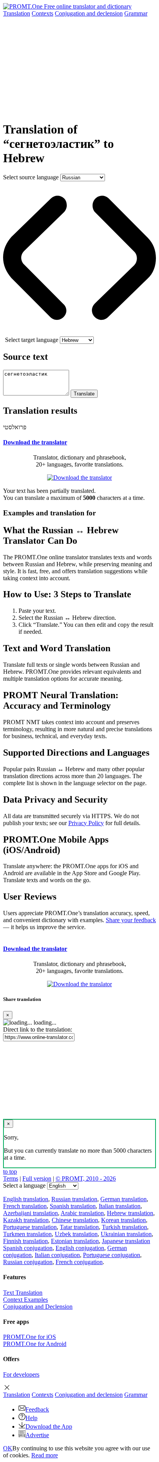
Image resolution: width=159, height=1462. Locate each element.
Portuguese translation (30, 1227)
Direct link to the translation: (37, 1029)
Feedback (37, 1409)
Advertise (37, 1435)
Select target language (31, 339)
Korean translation (123, 1220)
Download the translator (35, 442)
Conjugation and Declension (38, 1306)
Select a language (24, 1185)
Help (31, 1418)
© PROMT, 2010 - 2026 (86, 1178)
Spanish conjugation (27, 1248)
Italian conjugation (57, 1255)
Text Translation (22, 1292)
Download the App (48, 1426)
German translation (123, 1199)
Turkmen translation (27, 1234)
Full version (36, 1178)
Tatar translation (79, 1227)
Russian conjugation (27, 1262)
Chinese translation (75, 1220)
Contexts (42, 13)
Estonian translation (75, 1241)
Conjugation (89, 13)
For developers (21, 1374)
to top (10, 1171)
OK (7, 1448)
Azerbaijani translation (30, 1213)
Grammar (135, 13)
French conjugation (79, 1262)
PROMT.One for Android (34, 1344)
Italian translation (119, 1206)
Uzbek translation (76, 1234)
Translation (16, 13)
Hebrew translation (130, 1213)
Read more (44, 1455)
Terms (10, 1178)
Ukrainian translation (126, 1234)
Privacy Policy (86, 823)
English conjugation (80, 1248)
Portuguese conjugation (111, 1255)
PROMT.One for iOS (29, 1337)
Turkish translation (124, 1227)
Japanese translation (126, 1241)
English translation (25, 1199)
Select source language (31, 177)
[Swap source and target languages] (79, 333)
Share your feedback (131, 920)
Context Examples (25, 1299)
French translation (25, 1206)
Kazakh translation (26, 1220)
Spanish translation (73, 1206)
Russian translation (74, 1199)
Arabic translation (82, 1213)
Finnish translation (25, 1241)
